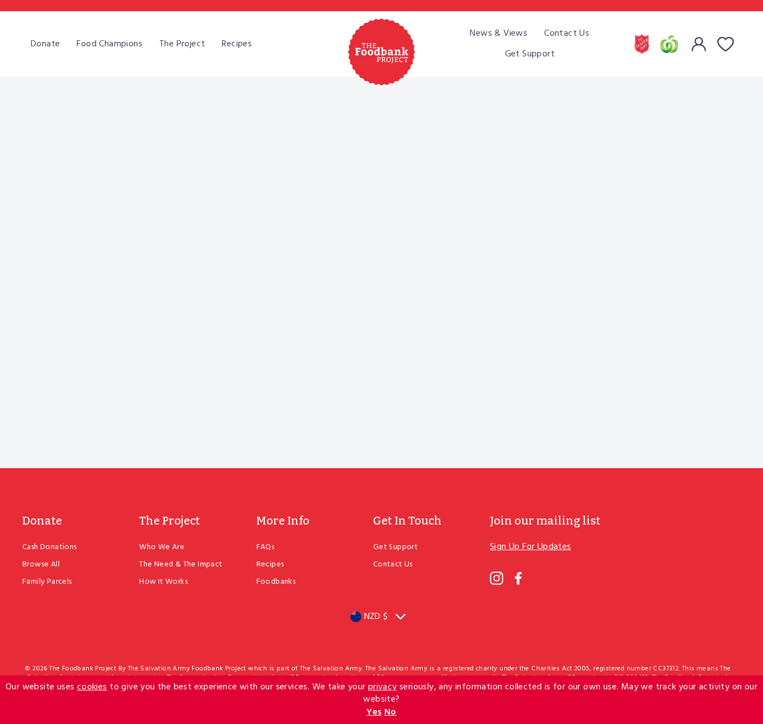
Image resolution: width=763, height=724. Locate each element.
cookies (92, 687)
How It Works (163, 581)
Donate (45, 44)
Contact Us (566, 33)
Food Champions (109, 44)
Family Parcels (47, 581)
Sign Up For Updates (530, 547)
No (390, 712)
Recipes (237, 44)
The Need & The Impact (180, 564)
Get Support (530, 54)
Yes (374, 712)
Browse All (41, 564)
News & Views (498, 33)
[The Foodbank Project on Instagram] (496, 578)
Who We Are (161, 547)
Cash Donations (49, 547)
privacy (382, 687)
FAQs (265, 547)
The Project (182, 44)
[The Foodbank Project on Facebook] (518, 578)
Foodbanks (276, 581)
